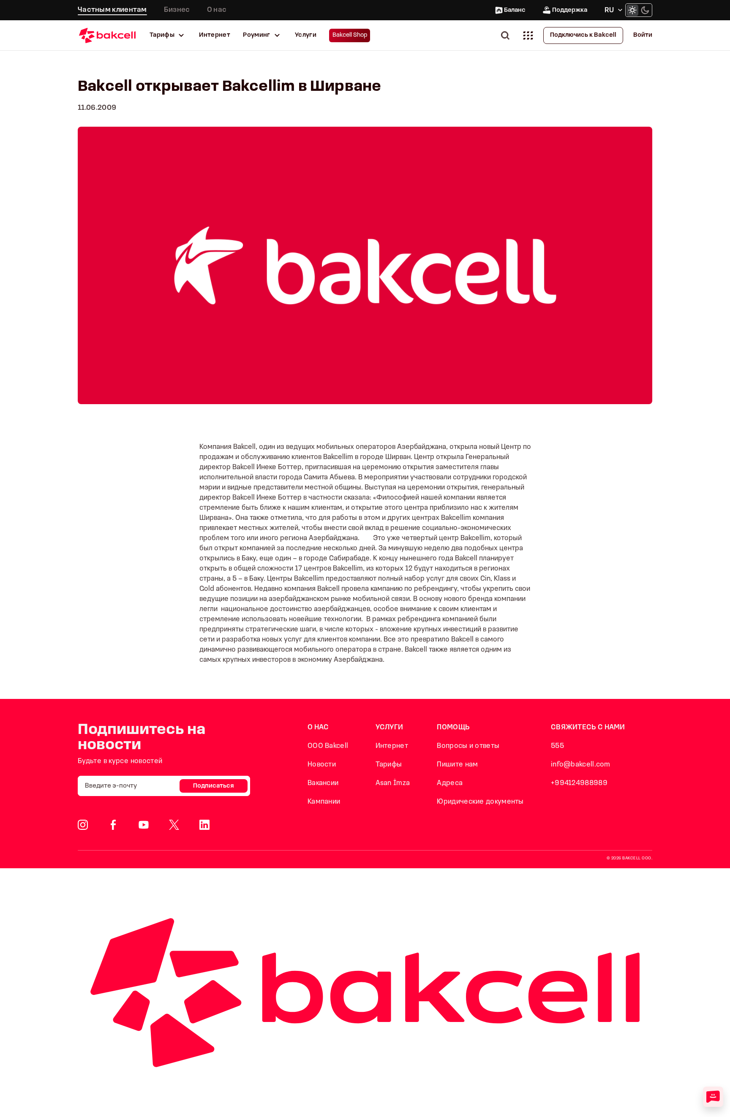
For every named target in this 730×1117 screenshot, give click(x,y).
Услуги (305, 35)
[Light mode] (632, 10)
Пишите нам (457, 764)
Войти (642, 35)
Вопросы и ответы (468, 746)
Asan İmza (393, 783)
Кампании (324, 801)
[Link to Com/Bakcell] (174, 825)
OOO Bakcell (328, 746)
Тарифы (162, 35)
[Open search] (507, 35)
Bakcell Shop (350, 35)
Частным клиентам (112, 10)
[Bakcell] (107, 35)
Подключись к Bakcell (583, 35)
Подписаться (213, 786)
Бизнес (177, 10)
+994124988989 (579, 783)
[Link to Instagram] (83, 825)
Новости (322, 764)
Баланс (515, 10)
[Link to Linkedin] (204, 825)
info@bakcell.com (580, 764)
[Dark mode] (645, 10)
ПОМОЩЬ (453, 727)
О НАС (318, 727)
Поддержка (569, 10)
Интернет (214, 35)
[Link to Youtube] (144, 825)
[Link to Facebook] (113, 825)
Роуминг (256, 35)
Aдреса (450, 783)
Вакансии (323, 783)
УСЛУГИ (389, 727)
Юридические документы (480, 801)
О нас (217, 10)
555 (557, 746)
